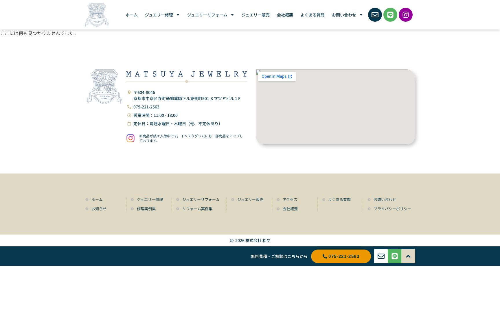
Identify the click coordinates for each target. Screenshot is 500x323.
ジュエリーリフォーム (207, 15)
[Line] (390, 15)
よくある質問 (312, 15)
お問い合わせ (344, 15)
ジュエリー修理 (159, 15)
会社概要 (285, 15)
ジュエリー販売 (256, 15)
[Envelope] (375, 15)
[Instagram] (406, 15)
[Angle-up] (408, 256)
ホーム (132, 15)
